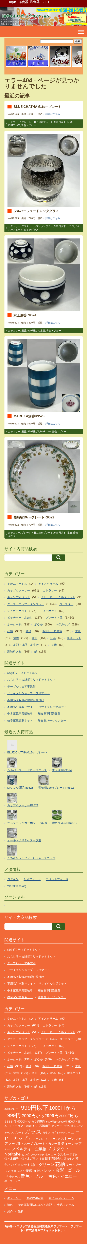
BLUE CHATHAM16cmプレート (37, 106)
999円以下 (60, 122)
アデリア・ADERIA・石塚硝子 (31, 1125)
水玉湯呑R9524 (25, 315)
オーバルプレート (14, 1132)
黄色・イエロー (63, 1176)
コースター (66, 604)
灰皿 (34, 638)
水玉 (42, 330)
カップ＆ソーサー (18, 590)
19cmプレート (45, 532)
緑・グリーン (42, 1164)
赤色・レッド (44, 1170)
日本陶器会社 (54, 1158)
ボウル (38, 624)
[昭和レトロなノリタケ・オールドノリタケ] (16, 66)
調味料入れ (14, 651)
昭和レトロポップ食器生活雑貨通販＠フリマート (36, 1226)
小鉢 (10, 631)
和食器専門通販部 (49, 713)
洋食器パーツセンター (52, 720)
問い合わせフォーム (61, 1198)
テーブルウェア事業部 (21, 686)
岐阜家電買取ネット (20, 720)
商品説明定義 (35, 1198)
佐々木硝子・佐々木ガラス (21, 1158)
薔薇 (28, 1170)
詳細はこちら (53, 114)
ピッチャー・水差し (20, 617)
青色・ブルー (28, 125)
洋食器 (23, 2)
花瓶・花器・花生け (26, 644)
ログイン (13, 879)
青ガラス (14, 1176)
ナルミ (7, 1149)
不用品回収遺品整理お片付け (25, 700)
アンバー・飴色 (60, 1125)
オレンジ (77, 1125)
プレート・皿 (28, 122)
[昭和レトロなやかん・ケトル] (60, 66)
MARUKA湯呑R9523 (29, 416)
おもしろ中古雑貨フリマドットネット (31, 679)
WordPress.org (17, 886)
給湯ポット (74, 638)
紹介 (10, 1211)
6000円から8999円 (56, 1121)
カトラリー (50, 590)
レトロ (46, 2)
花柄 (69, 532)
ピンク (25, 1154)
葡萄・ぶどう (18, 1171)
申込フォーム (65, 1204)
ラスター (63, 1154)
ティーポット (48, 610)
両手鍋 (73, 1154)
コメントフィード (57, 879)
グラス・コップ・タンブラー (37, 226)
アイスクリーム (48, 583)
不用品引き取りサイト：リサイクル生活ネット (37, 706)
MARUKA (45, 431)
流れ (10, 1204)
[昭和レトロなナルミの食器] (38, 66)
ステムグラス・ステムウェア (44, 1139)
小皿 (41, 1158)
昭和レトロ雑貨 (52, 631)
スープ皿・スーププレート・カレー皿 (34, 1143)
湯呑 (23, 330)
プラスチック (37, 1154)
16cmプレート (45, 122)
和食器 (35, 2)
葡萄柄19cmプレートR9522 (34, 517)
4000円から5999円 (31, 1121)
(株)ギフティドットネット (23, 672)
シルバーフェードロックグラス (36, 211)
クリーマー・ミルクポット (58, 597)
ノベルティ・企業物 (29, 1149)
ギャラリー (14, 1198)
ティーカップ (71, 1144)
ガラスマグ (49, 1132)
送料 (21, 1211)
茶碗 (54, 644)
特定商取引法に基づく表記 (35, 1204)
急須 (28, 631)
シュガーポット (17, 610)
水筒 (78, 631)
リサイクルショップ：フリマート (28, 693)
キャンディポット (18, 597)
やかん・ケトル (17, 583)
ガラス (70, 226)
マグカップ (62, 624)
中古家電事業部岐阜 (20, 713)
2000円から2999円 (40, 1115)
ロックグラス (31, 229)
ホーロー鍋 (14, 624)
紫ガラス (69, 1158)
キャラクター (63, 1132)
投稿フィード (32, 879)
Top (11, 2)
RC (9, 1126)
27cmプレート (12, 1108)
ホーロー (50, 1154)
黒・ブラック (12, 1181)
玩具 (53, 638)
